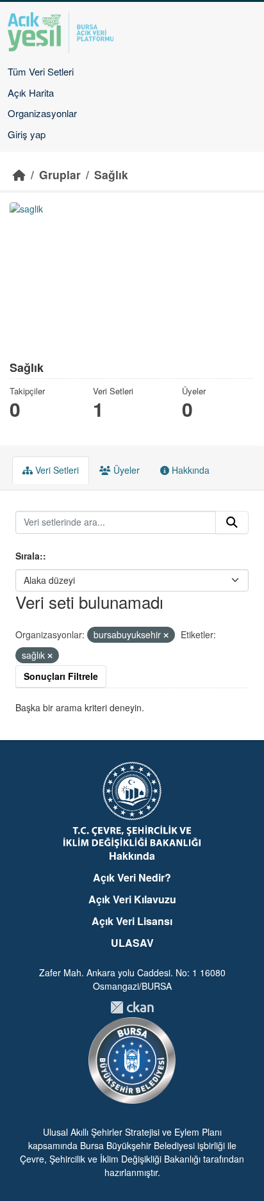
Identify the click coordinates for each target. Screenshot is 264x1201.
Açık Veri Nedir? (132, 877)
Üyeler (125, 469)
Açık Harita (31, 92)
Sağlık (111, 174)
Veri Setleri (56, 469)
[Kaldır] (166, 635)
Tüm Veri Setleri (41, 71)
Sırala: (29, 555)
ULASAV (132, 942)
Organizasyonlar (42, 113)
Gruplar (60, 174)
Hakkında (189, 469)
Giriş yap (26, 134)
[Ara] (232, 522)
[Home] (19, 174)
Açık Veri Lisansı (132, 921)
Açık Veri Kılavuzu (132, 899)
